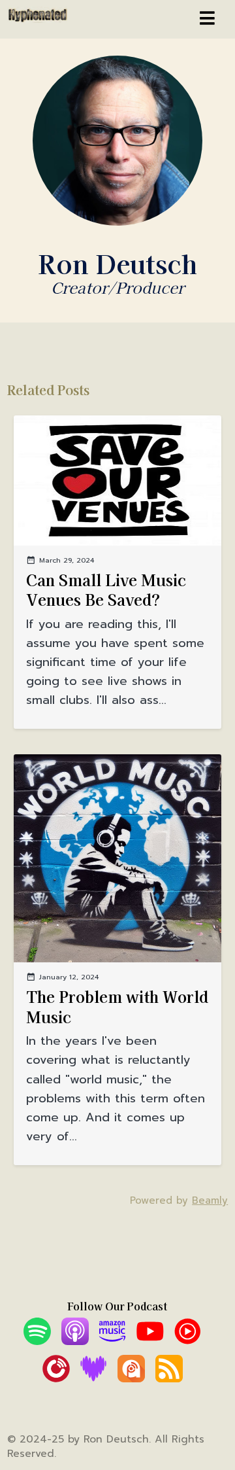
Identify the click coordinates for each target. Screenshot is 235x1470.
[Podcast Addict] (131, 1378)
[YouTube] (150, 1341)
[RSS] (169, 1378)
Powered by (179, 1200)
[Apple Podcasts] (75, 1341)
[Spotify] (37, 1341)
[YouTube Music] (187, 1341)
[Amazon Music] (112, 1341)
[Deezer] (93, 1378)
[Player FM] (56, 1378)
